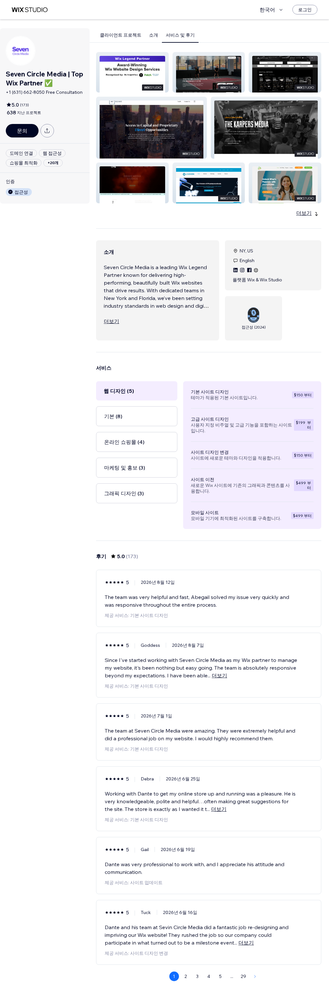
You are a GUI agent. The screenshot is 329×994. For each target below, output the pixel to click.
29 (243, 976)
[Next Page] (255, 976)
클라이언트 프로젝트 (120, 35)
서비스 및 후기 (180, 35)
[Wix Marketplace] (30, 9)
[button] (132, 72)
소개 (153, 35)
